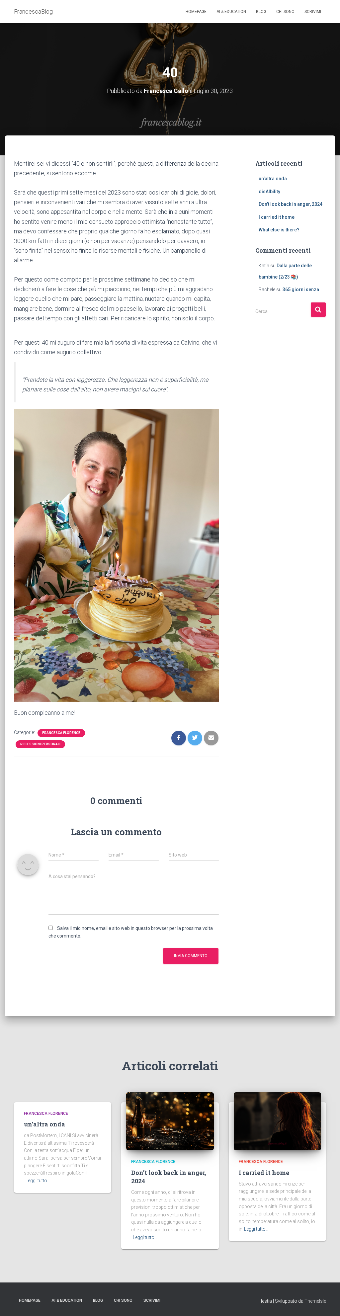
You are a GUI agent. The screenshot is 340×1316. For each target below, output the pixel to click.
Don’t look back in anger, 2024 (290, 204)
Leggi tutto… (38, 1180)
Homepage (196, 11)
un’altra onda (273, 178)
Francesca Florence (61, 733)
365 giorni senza (301, 289)
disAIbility (269, 191)
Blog (261, 11)
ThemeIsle (315, 1301)
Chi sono (285, 11)
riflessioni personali (40, 744)
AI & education (231, 11)
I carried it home (277, 217)
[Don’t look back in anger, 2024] (169, 1120)
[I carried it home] (277, 1120)
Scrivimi (312, 11)
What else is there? (279, 229)
